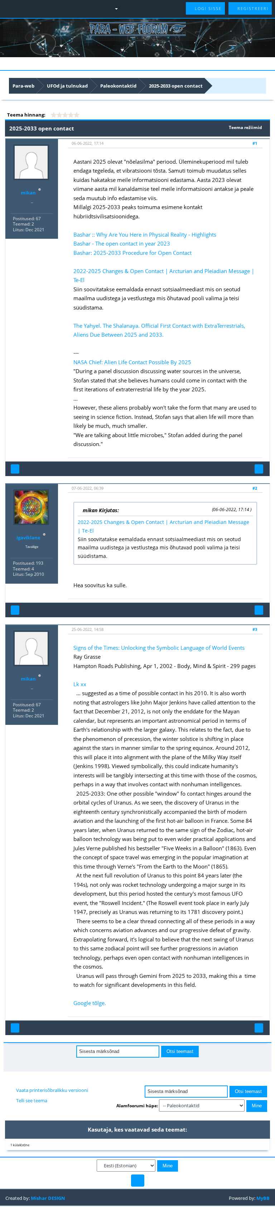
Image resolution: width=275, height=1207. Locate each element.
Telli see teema (31, 1100)
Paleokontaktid (118, 86)
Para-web (23, 86)
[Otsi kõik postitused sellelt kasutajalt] (15, 469)
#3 (254, 629)
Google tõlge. (89, 1002)
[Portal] (32, 8)
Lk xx (79, 684)
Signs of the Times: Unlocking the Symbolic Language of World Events (159, 647)
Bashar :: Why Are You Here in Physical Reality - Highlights (144, 234)
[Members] (64, 8)
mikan (28, 192)
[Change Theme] (137, 1180)
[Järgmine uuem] (142, 1064)
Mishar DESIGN (48, 1198)
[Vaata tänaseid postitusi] (124, 8)
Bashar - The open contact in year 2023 (121, 243)
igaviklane (28, 537)
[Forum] (21, 8)
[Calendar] (80, 8)
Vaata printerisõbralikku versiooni (52, 1090)
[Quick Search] (48, 8)
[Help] (97, 8)
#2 (254, 488)
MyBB (263, 1198)
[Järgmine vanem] (133, 1064)
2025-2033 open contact (176, 86)
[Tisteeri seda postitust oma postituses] (259, 469)
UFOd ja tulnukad (67, 86)
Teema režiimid (245, 127)
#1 (254, 143)
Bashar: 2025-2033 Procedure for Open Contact (132, 252)
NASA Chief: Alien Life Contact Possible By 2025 (132, 362)
